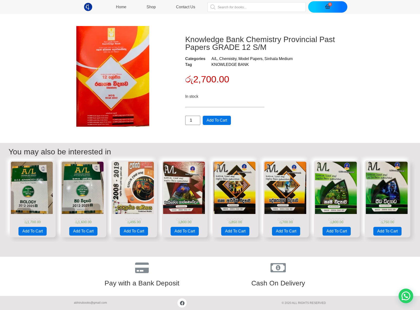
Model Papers (250, 59)
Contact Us (185, 7)
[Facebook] (182, 303)
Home (121, 7)
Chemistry (227, 59)
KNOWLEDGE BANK (230, 64)
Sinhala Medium (278, 59)
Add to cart (217, 120)
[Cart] (327, 7)
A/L (214, 59)
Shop (151, 7)
